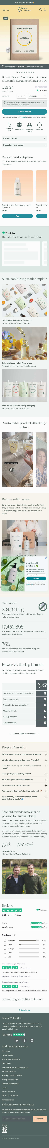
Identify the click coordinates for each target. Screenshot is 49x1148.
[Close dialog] (46, 558)
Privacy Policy (28, 584)
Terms (32, 584)
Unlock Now (36, 578)
